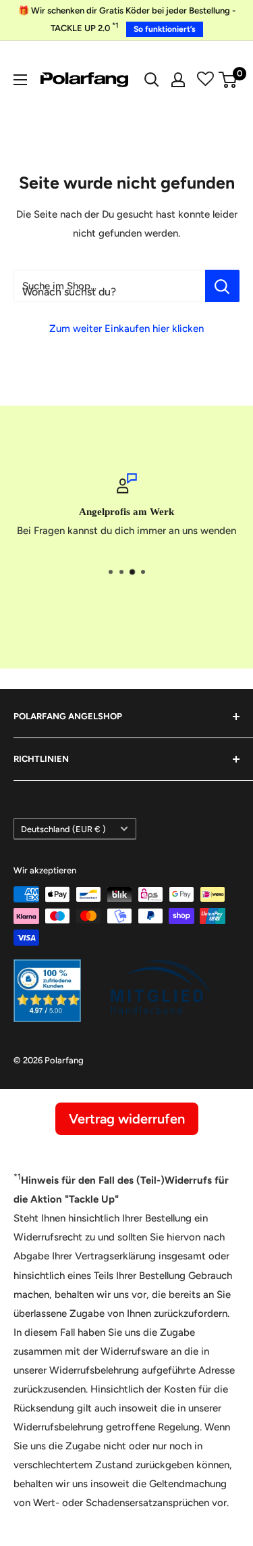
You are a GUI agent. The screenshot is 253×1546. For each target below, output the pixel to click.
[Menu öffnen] (20, 79)
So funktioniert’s (165, 29)
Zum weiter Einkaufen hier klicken (126, 328)
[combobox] (109, 286)
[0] (228, 80)
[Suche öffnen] (151, 79)
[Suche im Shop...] (222, 286)
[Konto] (178, 79)
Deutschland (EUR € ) (63, 829)
